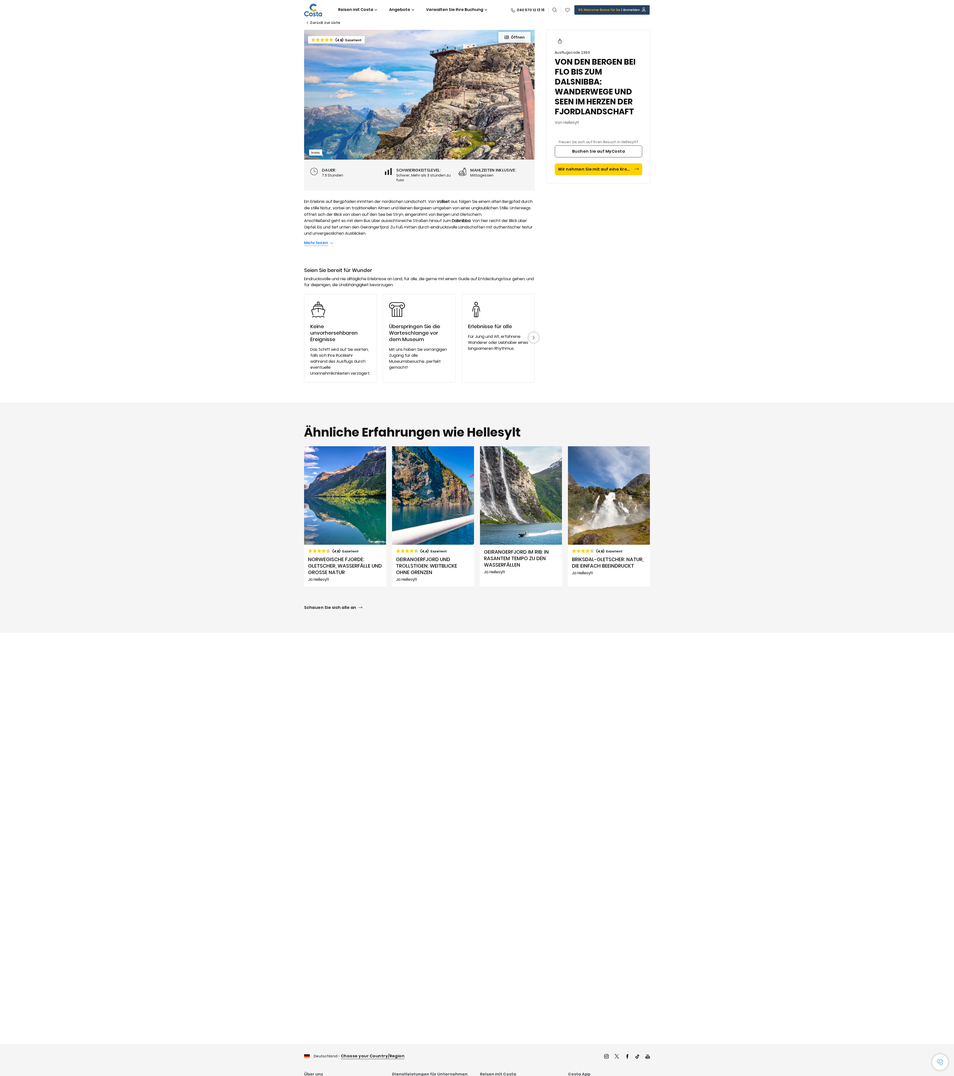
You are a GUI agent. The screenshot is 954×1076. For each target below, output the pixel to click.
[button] (567, 9)
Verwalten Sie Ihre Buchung (454, 9)
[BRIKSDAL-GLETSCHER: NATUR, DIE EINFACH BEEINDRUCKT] (609, 516)
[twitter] (617, 1057)
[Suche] (555, 10)
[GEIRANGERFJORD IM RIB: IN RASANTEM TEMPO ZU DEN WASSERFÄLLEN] (521, 516)
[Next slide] (534, 338)
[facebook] (627, 1057)
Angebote (399, 9)
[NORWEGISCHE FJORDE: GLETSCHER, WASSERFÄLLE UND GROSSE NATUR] (345, 516)
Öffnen (518, 37)
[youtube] (647, 1057)
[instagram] (606, 1057)
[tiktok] (637, 1057)
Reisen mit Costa (355, 9)
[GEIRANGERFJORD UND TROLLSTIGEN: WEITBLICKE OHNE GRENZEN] (433, 516)
